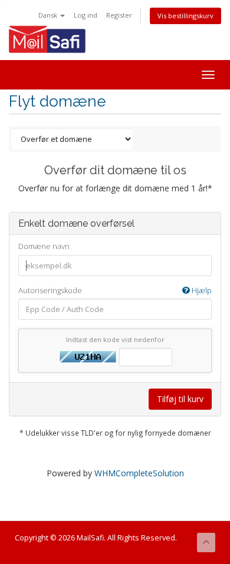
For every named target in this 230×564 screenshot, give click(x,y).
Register (119, 15)
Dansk (48, 15)
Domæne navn (44, 246)
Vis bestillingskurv (185, 15)
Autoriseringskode (115, 290)
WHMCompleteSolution (139, 473)
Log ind (85, 15)
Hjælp (201, 290)
